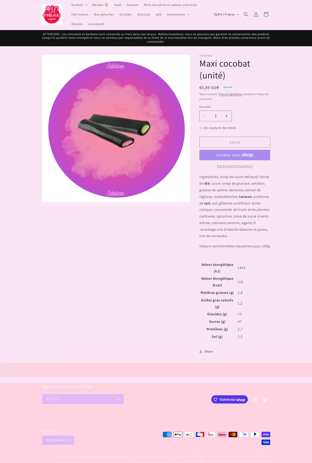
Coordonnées (197, 460)
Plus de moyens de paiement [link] (235, 166)
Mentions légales (260, 460)
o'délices (69, 456)
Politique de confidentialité (189, 456)
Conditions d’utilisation (224, 456)
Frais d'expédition (230, 94)
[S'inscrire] (119, 399)
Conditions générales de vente (227, 460)
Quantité (205, 107)
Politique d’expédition (257, 456)
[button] (79, 5)
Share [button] (209, 351)
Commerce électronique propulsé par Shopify (102, 456)
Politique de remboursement (151, 456)
